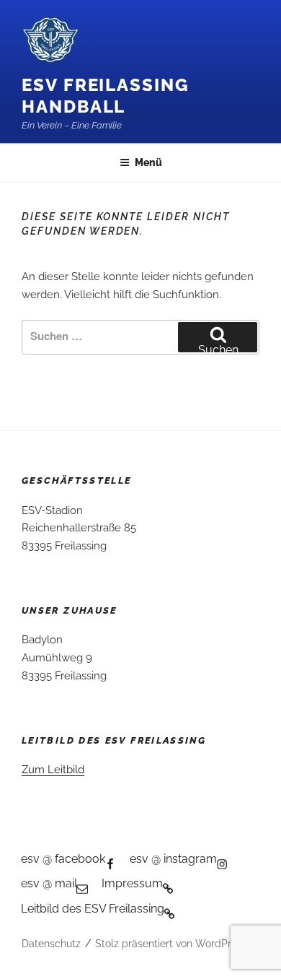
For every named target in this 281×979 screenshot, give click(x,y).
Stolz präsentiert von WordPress (171, 943)
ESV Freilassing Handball (105, 95)
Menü (148, 162)
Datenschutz (51, 943)
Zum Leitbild (53, 769)
